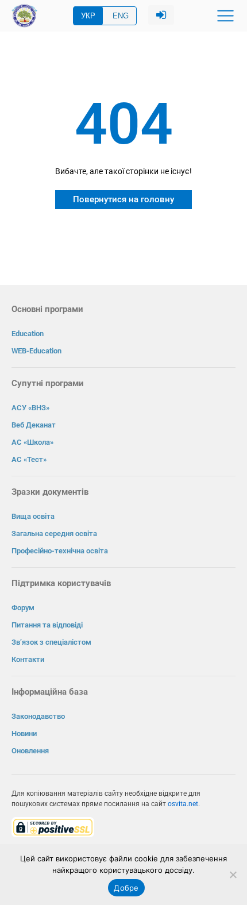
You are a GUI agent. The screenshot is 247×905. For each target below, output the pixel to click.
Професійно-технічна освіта (59, 550)
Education (27, 333)
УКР (88, 15)
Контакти (27, 659)
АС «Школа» (32, 442)
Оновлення (30, 750)
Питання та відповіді (47, 625)
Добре (126, 887)
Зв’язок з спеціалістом (51, 642)
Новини (24, 733)
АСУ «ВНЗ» (30, 407)
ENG (121, 15)
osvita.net (183, 804)
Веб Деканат (33, 425)
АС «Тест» (29, 459)
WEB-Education (36, 350)
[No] (232, 874)
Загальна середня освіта (54, 533)
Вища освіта (33, 516)
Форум (22, 607)
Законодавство (38, 716)
